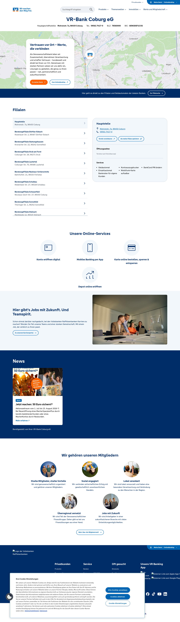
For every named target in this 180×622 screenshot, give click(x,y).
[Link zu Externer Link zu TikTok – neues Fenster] (154, 594)
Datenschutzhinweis (32, 611)
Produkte (58, 569)
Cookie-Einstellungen (118, 603)
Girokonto (115, 569)
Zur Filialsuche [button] (155, 93)
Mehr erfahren (22, 420)
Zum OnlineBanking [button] (58, 82)
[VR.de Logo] (26, 9)
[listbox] (50, 167)
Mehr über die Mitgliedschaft (88, 532)
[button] (9, 597)
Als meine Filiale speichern (129, 139)
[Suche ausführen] (91, 9)
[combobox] (75, 9)
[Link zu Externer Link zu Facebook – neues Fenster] (148, 594)
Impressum (43, 611)
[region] (77, 595)
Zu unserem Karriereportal (24, 333)
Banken (86, 569)
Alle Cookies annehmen (117, 590)
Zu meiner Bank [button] (37, 82)
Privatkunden (136, 2)
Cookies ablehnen (117, 597)
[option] (50, 123)
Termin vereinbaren (105, 139)
